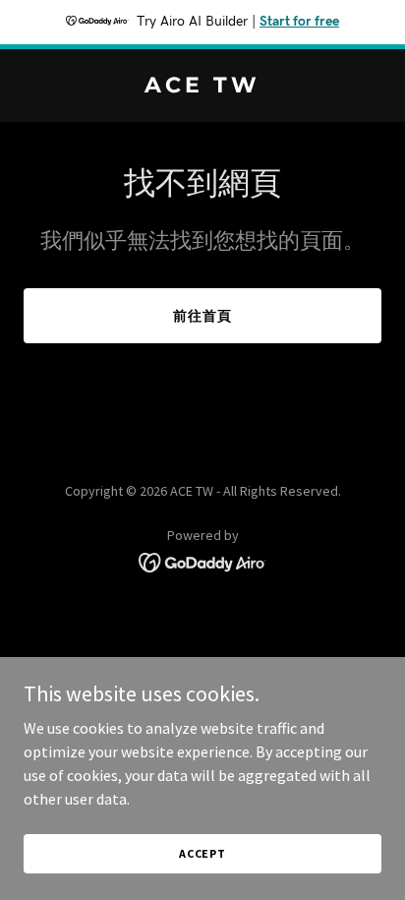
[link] (202, 86)
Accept (202, 853)
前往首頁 (202, 316)
